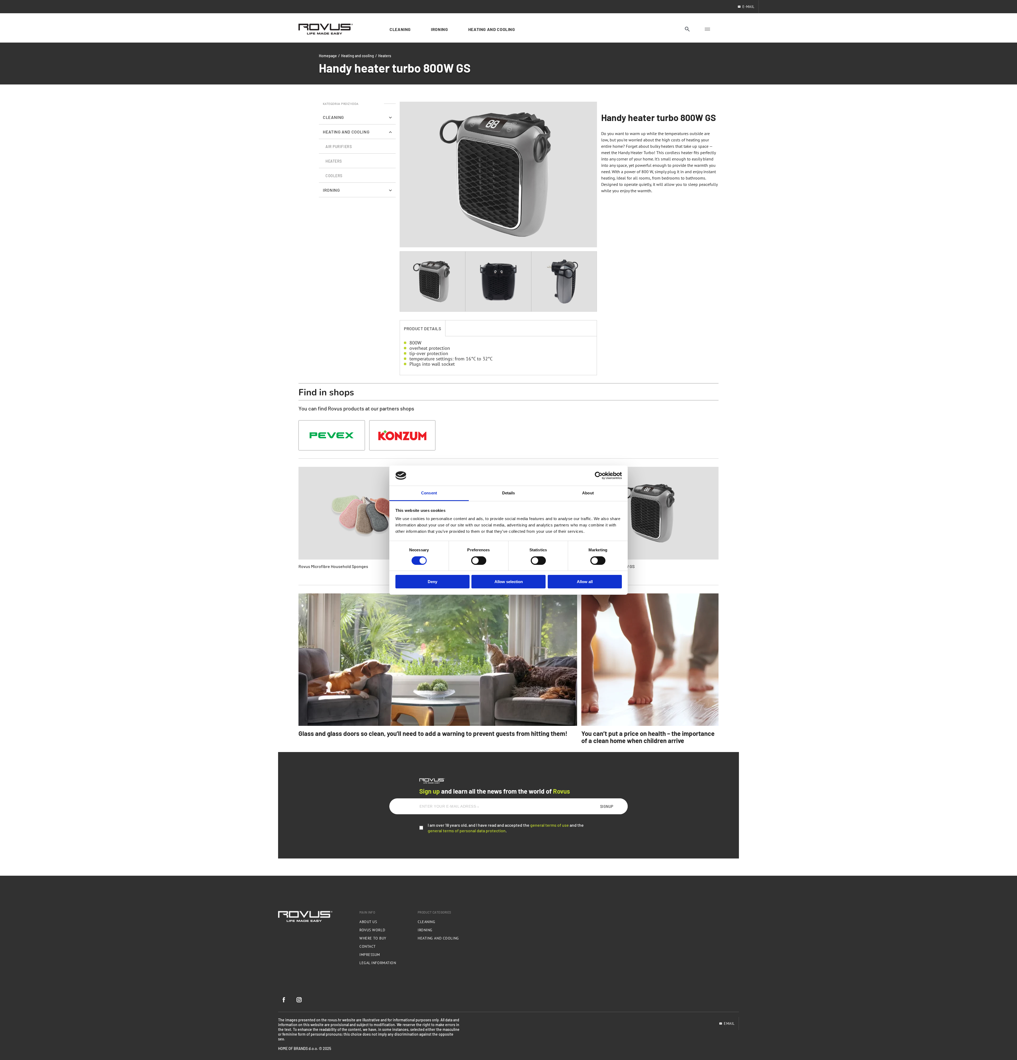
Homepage (328, 55)
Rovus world (372, 930)
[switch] (478, 560)
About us (368, 921)
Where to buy (372, 938)
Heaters (384, 55)
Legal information (377, 962)
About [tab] (588, 493)
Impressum (369, 954)
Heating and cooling (357, 55)
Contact (367, 946)
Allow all (585, 581)
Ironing (425, 930)
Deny (432, 581)
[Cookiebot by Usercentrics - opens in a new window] (599, 476)
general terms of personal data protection (467, 830)
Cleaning (426, 921)
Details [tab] (508, 493)
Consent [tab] (429, 493)
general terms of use (549, 825)
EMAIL (729, 1023)
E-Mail (748, 6)
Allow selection (508, 581)
